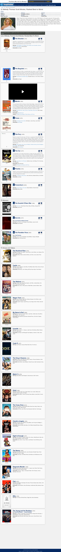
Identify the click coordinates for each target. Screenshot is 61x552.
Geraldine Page (25, 76)
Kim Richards (23, 161)
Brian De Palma (20, 147)
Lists (47, 5)
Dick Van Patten (19, 187)
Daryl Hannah (18, 144)
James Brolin (18, 161)
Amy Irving (24, 144)
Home (2, 7)
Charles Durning (33, 144)
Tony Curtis (18, 205)
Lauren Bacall (18, 46)
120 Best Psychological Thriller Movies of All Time (25, 114)
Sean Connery (25, 110)
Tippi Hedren (30, 110)
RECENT (20, 551)
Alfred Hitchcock (19, 110)
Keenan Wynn (23, 175)
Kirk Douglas (18, 120)
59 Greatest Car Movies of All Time (23, 164)
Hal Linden (24, 187)
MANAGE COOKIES (39, 551)
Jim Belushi (28, 144)
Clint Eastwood (19, 76)
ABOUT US (28, 551)
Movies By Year (52, 5)
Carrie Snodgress (40, 144)
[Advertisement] (23, 59)
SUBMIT (48, 1)
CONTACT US (24, 551)
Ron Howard (29, 45)
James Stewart (19, 45)
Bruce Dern (35, 110)
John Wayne (24, 45)
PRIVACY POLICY (33, 551)
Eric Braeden (18, 175)
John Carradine (34, 45)
